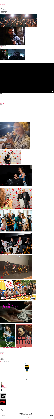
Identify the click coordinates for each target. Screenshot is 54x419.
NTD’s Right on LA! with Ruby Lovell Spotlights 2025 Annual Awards (7, 300)
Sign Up (2, 13)
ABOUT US (2, 8)
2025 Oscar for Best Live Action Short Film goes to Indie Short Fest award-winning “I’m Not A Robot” (11, 347)
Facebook (2, 408)
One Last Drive (3, 385)
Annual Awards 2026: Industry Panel (4, 254)
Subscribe (51, 415)
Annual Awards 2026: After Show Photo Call (5, 164)
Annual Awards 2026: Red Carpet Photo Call (5, 209)
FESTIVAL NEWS (3, 10)
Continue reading (27, 417)
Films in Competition (4, 45)
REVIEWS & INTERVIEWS (4, 11)
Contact (2, 410)
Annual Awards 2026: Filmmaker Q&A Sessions (5, 279)
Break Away (3, 383)
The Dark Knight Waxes (4, 387)
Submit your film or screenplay (4, 12)
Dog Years (3, 386)
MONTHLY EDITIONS (3, 9)
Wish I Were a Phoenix (4, 384)
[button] (4, 54)
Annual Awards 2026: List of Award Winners (5, 149)
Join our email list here (3, 348)
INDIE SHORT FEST (2, 4)
